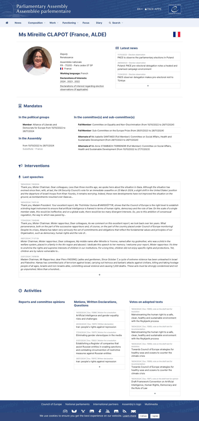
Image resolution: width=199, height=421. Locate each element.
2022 (77, 81)
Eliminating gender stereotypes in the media (99, 334)
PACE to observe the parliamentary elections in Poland (146, 56)
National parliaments (77, 404)
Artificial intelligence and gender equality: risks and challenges (97, 315)
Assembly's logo (131, 404)
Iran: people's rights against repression (96, 325)
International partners (105, 404)
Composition (35, 22)
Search (116, 22)
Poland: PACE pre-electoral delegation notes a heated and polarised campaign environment (147, 66)
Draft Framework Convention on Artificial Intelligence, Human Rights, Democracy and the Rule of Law (154, 384)
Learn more (129, 415)
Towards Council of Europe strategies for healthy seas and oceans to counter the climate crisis (152, 350)
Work (53, 22)
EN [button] (139, 9)
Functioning (69, 22)
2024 (63, 81)
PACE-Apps (154, 9)
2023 (70, 81)
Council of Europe (51, 404)
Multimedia (151, 404)
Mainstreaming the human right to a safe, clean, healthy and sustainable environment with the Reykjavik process (153, 315)
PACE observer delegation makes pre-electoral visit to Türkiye (145, 77)
